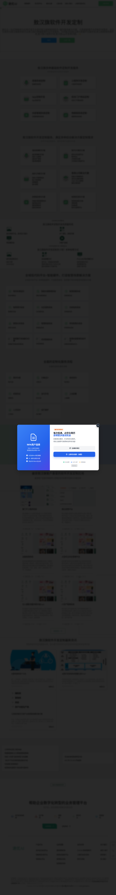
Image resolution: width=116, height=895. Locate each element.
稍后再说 (74, 465)
